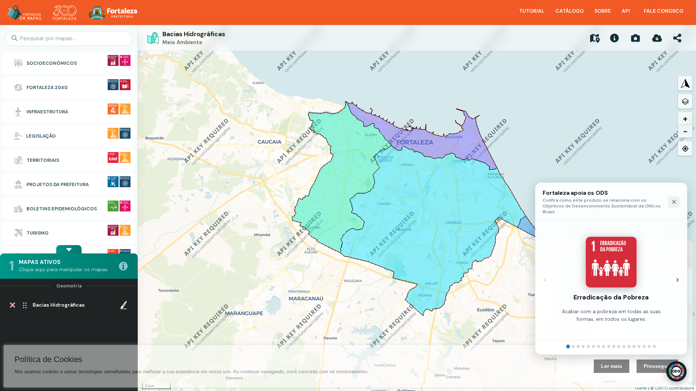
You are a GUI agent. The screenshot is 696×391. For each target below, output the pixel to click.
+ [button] (685, 118)
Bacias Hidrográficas (193, 34)
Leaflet (641, 388)
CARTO (661, 388)
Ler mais (611, 366)
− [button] (685, 131)
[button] (69, 249)
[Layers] (685, 101)
